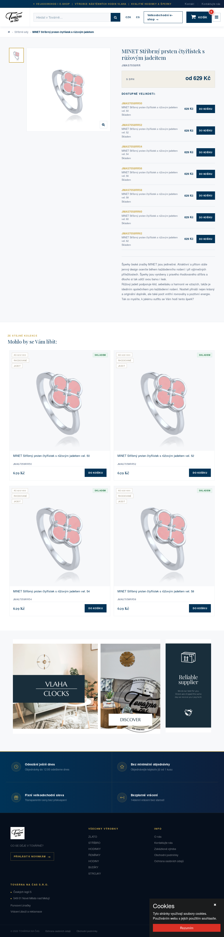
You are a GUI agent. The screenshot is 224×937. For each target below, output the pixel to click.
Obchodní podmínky (166, 855)
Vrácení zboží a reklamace (26, 911)
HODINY (93, 861)
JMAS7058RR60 (132, 211)
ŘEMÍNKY (94, 855)
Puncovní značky (20, 905)
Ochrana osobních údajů (169, 861)
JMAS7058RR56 (132, 168)
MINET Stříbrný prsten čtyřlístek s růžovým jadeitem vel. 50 (51, 456)
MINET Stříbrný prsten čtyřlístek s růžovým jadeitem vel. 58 (155, 591)
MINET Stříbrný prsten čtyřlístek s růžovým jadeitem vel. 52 (155, 456)
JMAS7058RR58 (132, 190)
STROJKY (94, 873)
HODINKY (94, 849)
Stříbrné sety (21, 32)
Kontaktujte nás (211, 3)
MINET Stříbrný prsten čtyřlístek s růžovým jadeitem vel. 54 (51, 591)
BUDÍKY (93, 867)
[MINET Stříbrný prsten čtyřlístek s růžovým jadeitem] (16, 55)
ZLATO (92, 837)
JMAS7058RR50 (132, 103)
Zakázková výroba (165, 849)
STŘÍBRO (94, 843)
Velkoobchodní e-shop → (160, 17)
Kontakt (189, 3)
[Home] (17, 17)
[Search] (115, 17)
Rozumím (186, 927)
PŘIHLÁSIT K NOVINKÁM (30, 856)
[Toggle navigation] (216, 17)
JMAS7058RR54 (132, 146)
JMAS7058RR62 (132, 233)
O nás (157, 837)
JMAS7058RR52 (132, 125)
